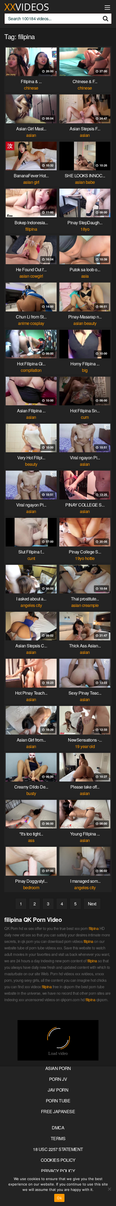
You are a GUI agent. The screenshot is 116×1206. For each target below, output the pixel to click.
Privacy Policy (58, 1171)
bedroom (31, 887)
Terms (58, 1138)
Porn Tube (58, 1101)
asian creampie (85, 605)
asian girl (31, 182)
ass (31, 840)
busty (31, 793)
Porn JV (58, 1079)
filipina (31, 229)
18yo (84, 229)
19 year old (85, 746)
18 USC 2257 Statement (58, 1149)
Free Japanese (58, 1111)
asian (31, 135)
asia (85, 276)
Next (92, 904)
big (85, 370)
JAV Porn (58, 1090)
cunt (31, 558)
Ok (59, 1198)
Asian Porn (58, 1068)
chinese (31, 88)
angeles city (31, 605)
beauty (31, 464)
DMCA (58, 1128)
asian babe (85, 182)
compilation (31, 370)
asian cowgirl (31, 276)
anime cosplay (31, 323)
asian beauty (84, 323)
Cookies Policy (58, 1160)
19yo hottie (85, 558)
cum (85, 417)
